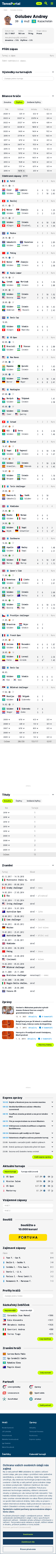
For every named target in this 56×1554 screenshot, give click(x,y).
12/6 (34, 162)
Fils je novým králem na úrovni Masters (26, 1121)
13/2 (47, 136)
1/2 (34, 737)
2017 (6, 140)
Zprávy (38, 1387)
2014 (6, 153)
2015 (6, 149)
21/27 (20, 122)
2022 (5, 122)
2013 (6, 157)
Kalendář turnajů (37, 1454)
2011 (5, 166)
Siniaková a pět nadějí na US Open (24, 1133)
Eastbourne (15, 538)
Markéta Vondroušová (10, 1439)
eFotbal (38, 1399)
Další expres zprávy (42, 1157)
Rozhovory (33, 1435)
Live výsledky (14, 1387)
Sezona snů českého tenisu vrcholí (24, 1151)
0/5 (20, 114)
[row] (28, 114)
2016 (6, 144)
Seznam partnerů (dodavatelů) (17, 1527)
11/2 (47, 131)
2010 (6, 171)
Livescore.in (13, 1393)
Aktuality (32, 1017)
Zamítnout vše (28, 1542)
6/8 (48, 122)
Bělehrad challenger (19, 687)
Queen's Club (16, 571)
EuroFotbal (13, 1399)
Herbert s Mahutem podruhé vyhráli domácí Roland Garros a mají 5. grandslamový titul (32, 1010)
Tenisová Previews (36, 1431)
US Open (13, 337)
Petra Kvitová (7, 1435)
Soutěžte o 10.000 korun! (28, 1227)
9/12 (20, 140)
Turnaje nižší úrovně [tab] (29, 1172)
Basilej (13, 201)
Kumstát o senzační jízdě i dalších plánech (27, 1142)
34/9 (20, 131)
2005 (5, 737)
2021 (6, 127)
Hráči (5, 10)
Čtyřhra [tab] (19, 102)
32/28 (19, 127)
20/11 (20, 157)
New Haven (14, 357)
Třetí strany (45, 1506)
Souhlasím (28, 1534)
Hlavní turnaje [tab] (10, 1172)
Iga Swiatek (6, 1443)
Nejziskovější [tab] (10, 1310)
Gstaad (13, 422)
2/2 (48, 140)
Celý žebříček (45, 1339)
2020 (5, 131)
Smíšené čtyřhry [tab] (34, 102)
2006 (5, 733)
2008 (5, 724)
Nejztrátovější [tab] (26, 1310)
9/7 (48, 144)
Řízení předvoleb (28, 1549)
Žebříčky (6, 1454)
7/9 (34, 149)
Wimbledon (14, 506)
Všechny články (45, 1045)
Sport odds (39, 1393)
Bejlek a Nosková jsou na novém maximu (27, 1102)
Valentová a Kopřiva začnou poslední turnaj (28, 1138)
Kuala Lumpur (16, 273)
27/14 (20, 136)
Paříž (12, 181)
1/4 (34, 140)
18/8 (34, 127)
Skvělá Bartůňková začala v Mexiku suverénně (25, 1108)
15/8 (20, 162)
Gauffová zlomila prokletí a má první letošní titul (28, 1115)
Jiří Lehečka (6, 1431)
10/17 (20, 149)
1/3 (48, 149)
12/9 (34, 136)
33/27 (19, 118)
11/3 (34, 144)
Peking (13, 253)
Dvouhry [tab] (7, 801)
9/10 (20, 719)
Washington (15, 389)
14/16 (20, 171)
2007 (5, 728)
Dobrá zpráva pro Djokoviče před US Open (27, 1147)
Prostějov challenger (19, 615)
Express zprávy (35, 1439)
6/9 (48, 127)
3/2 (48, 157)
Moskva (13, 233)
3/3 (48, 724)
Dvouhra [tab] (7, 102)
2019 (6, 136)
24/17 (20, 144)
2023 (5, 118)
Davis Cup (14, 317)
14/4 (34, 131)
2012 (6, 162)
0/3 (48, 153)
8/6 (34, 728)
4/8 (20, 724)
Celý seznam (45, 1372)
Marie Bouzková (8, 1447)
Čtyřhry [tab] (19, 801)
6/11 (34, 166)
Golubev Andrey (16, 10)
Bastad (13, 441)
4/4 (20, 733)
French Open (15, 635)
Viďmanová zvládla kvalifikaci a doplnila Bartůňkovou (27, 1127)
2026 (5, 114)
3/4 (20, 737)
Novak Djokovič (8, 1428)
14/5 (34, 157)
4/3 (34, 719)
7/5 (34, 153)
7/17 (20, 166)
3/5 (34, 171)
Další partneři (45, 1405)
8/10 (34, 122)
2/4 (48, 118)
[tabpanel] (28, 425)
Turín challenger (17, 486)
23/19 (33, 118)
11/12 (20, 153)
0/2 (34, 114)
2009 (5, 719)
